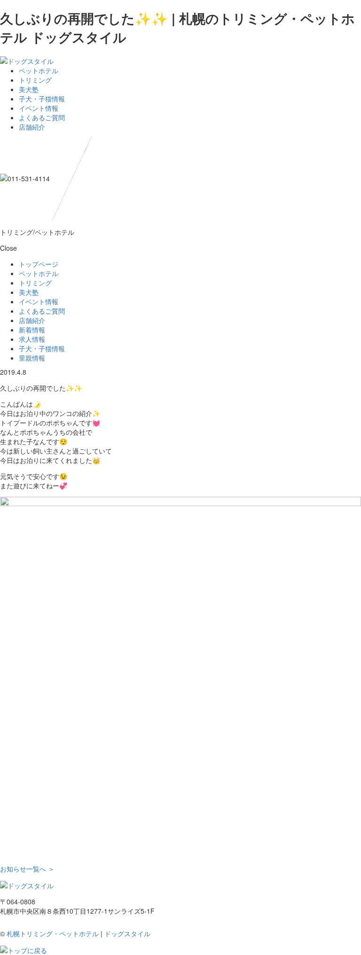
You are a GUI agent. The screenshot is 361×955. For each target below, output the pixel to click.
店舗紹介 (32, 126)
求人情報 (32, 339)
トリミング (35, 80)
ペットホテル (38, 70)
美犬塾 (29, 89)
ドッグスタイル (127, 933)
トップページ (38, 264)
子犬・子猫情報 (42, 98)
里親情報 (32, 357)
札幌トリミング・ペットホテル (53, 933)
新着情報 (32, 329)
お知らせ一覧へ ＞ (27, 868)
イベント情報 (38, 108)
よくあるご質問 (42, 117)
